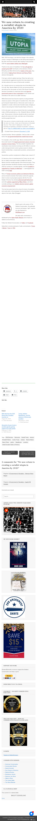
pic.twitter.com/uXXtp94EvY (28, 128)
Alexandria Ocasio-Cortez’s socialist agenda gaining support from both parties (9, 426)
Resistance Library (10, 774)
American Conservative (11, 764)
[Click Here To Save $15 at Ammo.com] (14, 657)
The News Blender (10, 782)
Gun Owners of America (11, 770)
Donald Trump (25, 437)
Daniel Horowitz (9, 768)
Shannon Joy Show (10, 776)
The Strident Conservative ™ (18, 817)
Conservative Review (11, 766)
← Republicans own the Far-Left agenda (9, 452)
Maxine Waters (30, 439)
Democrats (17, 437)
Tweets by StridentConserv (11, 755)
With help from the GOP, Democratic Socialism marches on (8, 415)
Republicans (19, 442)
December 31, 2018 (25, 131)
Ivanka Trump (15, 439)
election (32, 437)
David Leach (6, 30)
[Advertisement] (18, 307)
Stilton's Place (9, 778)
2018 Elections (9, 437)
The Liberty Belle (9, 780)
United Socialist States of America (10, 444)
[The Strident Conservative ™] (18, 11)
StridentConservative (8, 534)
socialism (25, 442)
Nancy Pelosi (5, 442)
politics (12, 442)
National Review (9, 772)
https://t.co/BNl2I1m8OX (14, 128)
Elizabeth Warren (6, 439)
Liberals (23, 439)
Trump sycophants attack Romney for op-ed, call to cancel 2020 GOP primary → (27, 454)
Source (3, 798)
